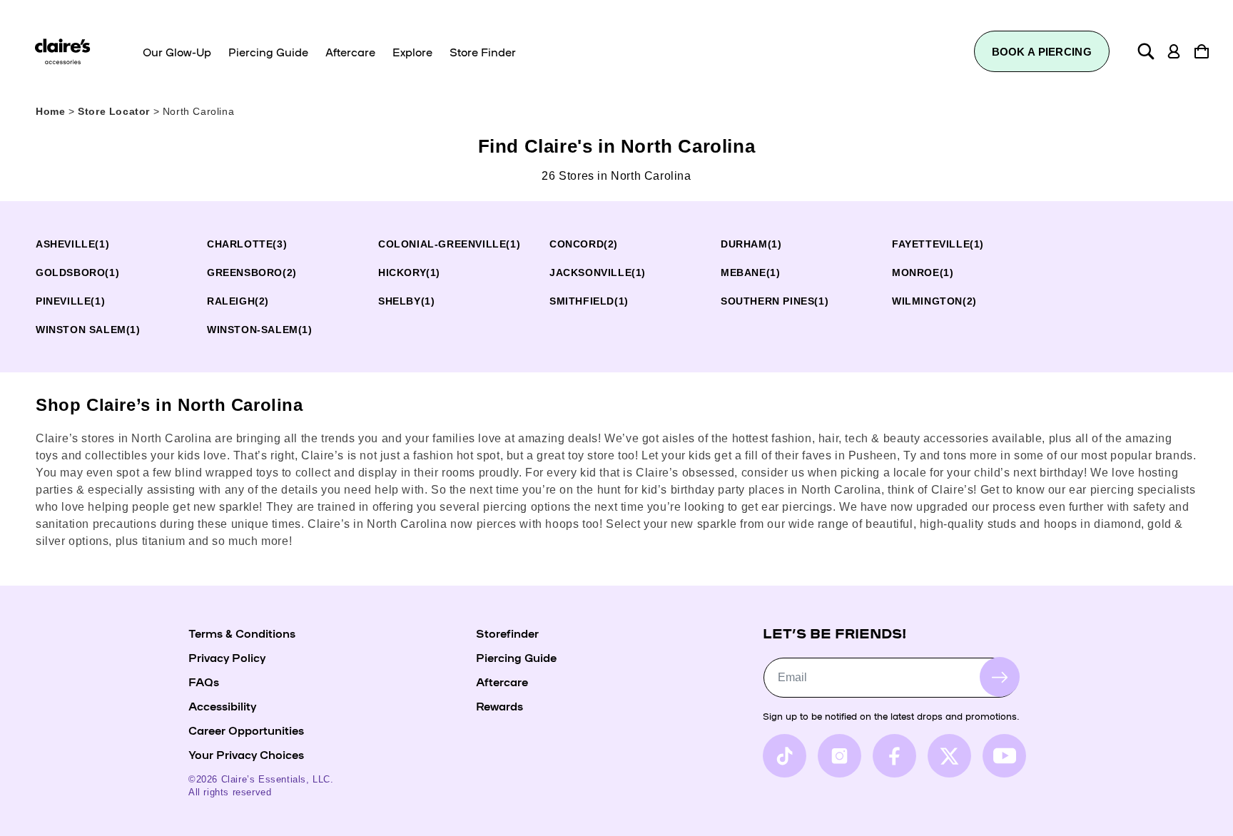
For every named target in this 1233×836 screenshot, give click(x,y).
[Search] (1146, 51)
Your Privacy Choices (246, 754)
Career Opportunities (246, 730)
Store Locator (115, 111)
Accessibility (222, 705)
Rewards (499, 705)
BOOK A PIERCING (1042, 52)
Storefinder (507, 633)
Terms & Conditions (241, 633)
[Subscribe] (1000, 677)
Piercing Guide (516, 657)
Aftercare (502, 681)
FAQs (203, 681)
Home (50, 111)
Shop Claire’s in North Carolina (169, 404)
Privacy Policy (226, 657)
